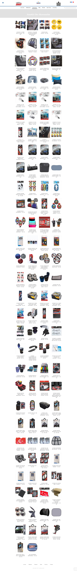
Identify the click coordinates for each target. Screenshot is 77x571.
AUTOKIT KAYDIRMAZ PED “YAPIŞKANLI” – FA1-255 (44, 357)
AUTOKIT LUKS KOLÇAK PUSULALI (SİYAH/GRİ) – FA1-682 (44, 414)
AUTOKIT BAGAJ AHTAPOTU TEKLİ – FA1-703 (56, 194)
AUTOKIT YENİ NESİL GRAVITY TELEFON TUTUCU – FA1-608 (56, 538)
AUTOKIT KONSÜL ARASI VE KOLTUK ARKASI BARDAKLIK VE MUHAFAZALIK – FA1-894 (56, 395)
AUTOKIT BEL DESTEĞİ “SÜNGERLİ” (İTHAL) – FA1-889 (32, 213)
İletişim (41, 564)
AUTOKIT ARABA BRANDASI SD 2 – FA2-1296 (56, 158)
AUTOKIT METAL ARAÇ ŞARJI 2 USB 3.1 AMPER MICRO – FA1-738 (56, 414)
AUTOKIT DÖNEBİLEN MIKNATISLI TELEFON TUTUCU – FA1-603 (20, 285)
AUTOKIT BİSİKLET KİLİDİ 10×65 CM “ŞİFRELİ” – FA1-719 (56, 212)
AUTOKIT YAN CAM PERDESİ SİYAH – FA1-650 (56, 520)
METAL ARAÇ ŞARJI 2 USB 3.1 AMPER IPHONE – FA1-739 (20, 555)
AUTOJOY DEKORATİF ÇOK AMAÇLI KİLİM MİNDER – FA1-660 (56, 52)
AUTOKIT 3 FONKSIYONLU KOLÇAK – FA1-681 (44, 140)
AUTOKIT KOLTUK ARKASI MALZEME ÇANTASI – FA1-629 (44, 394)
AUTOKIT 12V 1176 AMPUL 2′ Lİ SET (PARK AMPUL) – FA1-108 (56, 105)
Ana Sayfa (24, 564)
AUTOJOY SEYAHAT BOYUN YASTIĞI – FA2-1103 (44, 88)
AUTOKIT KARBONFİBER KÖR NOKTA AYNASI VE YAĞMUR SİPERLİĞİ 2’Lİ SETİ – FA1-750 (32, 358)
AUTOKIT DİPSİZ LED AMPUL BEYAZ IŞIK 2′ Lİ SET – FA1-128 (44, 249)
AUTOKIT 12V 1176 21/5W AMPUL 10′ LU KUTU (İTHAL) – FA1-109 (44, 105)
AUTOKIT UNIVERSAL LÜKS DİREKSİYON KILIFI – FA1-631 (20, 520)
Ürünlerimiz (35, 564)
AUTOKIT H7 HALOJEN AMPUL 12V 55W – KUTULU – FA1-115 (32, 322)
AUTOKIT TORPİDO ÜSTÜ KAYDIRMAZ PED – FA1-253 (20, 500)
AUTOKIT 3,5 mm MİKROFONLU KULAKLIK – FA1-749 (20, 158)
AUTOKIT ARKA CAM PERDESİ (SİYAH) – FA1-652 (56, 176)
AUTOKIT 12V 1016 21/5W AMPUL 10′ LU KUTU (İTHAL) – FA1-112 (20, 105)
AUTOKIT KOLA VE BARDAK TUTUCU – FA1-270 (56, 376)
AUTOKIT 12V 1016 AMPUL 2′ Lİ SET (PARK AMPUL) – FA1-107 (32, 105)
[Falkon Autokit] (38, 2)
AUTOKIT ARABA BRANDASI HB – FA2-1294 (32, 158)
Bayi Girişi (46, 564)
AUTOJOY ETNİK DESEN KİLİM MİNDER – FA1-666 (56, 69)
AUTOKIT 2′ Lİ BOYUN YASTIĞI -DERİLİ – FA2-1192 (32, 140)
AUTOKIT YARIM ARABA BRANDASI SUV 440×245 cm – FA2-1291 (44, 538)
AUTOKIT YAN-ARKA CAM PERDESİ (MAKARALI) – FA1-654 (20, 538)
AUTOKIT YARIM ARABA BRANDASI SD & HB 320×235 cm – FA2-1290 (32, 538)
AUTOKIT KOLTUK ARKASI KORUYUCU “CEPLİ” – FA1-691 (32, 394)
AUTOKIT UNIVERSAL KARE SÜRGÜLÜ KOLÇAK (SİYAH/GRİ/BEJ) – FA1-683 (56, 501)
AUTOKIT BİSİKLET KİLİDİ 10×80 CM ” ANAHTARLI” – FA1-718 (20, 230)
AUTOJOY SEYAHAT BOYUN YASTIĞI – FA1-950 (32, 88)
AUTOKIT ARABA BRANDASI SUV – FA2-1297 (20, 176)
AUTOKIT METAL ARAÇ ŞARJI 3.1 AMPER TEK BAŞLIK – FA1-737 (32, 431)
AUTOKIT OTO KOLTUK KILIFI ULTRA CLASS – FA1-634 (20, 466)
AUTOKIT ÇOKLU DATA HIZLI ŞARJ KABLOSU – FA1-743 (20, 249)
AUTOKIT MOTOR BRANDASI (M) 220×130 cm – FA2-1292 (56, 431)
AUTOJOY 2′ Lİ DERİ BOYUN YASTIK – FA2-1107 (20, 33)
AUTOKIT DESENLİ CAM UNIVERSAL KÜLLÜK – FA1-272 (32, 249)
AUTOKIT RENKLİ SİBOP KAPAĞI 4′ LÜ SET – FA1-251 (44, 466)
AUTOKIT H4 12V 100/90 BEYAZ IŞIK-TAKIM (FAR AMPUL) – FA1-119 (32, 304)
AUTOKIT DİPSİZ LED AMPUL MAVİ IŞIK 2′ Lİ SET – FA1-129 (56, 249)
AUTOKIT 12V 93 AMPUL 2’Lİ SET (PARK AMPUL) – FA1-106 (44, 123)
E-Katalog (51, 564)
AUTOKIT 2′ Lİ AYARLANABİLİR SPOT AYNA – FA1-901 (20, 140)
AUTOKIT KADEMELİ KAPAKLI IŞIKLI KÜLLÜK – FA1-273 (20, 357)
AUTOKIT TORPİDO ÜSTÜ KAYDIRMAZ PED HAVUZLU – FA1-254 (32, 500)
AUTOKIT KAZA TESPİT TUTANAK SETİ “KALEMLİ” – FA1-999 (56, 357)
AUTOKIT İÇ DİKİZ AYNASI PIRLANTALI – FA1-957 (44, 322)
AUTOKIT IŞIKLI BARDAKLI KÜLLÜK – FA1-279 (32, 339)
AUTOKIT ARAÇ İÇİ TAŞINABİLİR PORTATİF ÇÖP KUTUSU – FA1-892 (44, 176)
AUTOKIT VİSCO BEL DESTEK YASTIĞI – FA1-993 (44, 520)
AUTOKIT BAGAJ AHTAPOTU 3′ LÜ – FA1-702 (44, 194)
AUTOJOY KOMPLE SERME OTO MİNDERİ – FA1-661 (20, 88)
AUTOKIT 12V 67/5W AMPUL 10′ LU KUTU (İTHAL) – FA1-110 (32, 123)
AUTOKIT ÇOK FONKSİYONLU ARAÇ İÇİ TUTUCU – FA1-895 (56, 230)
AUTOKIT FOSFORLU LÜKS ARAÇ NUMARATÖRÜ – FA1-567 (20, 304)
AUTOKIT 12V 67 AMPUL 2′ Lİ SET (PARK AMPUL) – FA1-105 (20, 123)
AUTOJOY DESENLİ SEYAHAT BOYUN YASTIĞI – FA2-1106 (32, 69)
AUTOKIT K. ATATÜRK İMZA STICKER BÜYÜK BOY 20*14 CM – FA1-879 (56, 339)
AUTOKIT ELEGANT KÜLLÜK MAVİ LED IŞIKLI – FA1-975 (44, 285)
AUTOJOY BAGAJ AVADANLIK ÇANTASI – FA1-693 (20, 52)
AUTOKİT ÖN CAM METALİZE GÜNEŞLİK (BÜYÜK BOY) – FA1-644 (44, 449)
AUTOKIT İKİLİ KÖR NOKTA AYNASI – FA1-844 (20, 339)
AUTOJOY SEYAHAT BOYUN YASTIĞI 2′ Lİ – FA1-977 (56, 88)
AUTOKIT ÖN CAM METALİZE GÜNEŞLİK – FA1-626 (32, 449)
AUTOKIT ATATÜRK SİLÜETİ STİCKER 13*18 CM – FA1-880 (20, 194)
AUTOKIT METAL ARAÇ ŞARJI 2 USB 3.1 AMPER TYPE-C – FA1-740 (20, 431)
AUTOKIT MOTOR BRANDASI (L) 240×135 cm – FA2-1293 (44, 431)
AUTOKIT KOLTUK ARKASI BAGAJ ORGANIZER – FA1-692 (20, 394)
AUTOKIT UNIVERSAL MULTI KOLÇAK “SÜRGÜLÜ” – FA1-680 (32, 520)
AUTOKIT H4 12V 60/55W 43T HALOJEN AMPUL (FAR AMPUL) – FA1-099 (44, 304)
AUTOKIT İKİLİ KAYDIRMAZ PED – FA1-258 (56, 322)
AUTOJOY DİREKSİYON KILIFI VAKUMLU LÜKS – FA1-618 (44, 69)
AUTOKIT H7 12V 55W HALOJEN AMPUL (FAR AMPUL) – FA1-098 (20, 322)
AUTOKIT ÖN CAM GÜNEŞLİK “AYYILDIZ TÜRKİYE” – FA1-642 (20, 449)
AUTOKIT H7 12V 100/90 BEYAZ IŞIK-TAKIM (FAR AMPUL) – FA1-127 (56, 304)
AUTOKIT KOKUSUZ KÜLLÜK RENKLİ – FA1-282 (44, 376)
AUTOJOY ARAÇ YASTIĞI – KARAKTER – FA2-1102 (56, 33)
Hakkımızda (30, 564)
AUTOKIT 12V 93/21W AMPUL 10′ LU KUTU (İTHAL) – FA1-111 (57, 123)
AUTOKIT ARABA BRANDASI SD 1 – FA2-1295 (44, 158)
